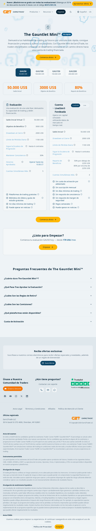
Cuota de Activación (14, 321)
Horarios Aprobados (10, 163)
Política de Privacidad (43, 527)
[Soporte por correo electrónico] (48, 389)
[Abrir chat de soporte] (54, 389)
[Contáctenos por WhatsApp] (41, 389)
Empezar (46, 247)
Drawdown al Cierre (14, 133)
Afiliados (51, 409)
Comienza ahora (46, 57)
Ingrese (61, 12)
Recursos (47, 12)
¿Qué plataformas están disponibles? (22, 313)
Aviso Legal (17, 409)
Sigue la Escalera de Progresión (14, 147)
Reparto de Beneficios (57, 162)
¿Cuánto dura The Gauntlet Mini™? (21, 278)
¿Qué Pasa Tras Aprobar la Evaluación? (23, 287)
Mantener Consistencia (16, 155)
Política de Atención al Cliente (70, 409)
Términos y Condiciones (35, 409)
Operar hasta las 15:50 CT (36, 163)
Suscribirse (49, 363)
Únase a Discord (14, 388)
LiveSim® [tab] (75, 105)
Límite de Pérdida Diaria (16, 139)
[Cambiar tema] (71, 12)
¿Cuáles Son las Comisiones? (18, 304)
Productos (34, 12)
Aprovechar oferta (81, 3)
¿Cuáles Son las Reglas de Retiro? (20, 295)
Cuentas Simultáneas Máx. (17, 171)
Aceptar (59, 527)
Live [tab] (84, 105)
